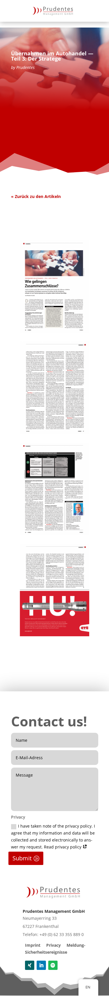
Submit (22, 858)
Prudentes (25, 67)
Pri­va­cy (53, 945)
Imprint (32, 945)
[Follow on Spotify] (53, 965)
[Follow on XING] (29, 965)
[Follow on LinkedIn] (41, 965)
